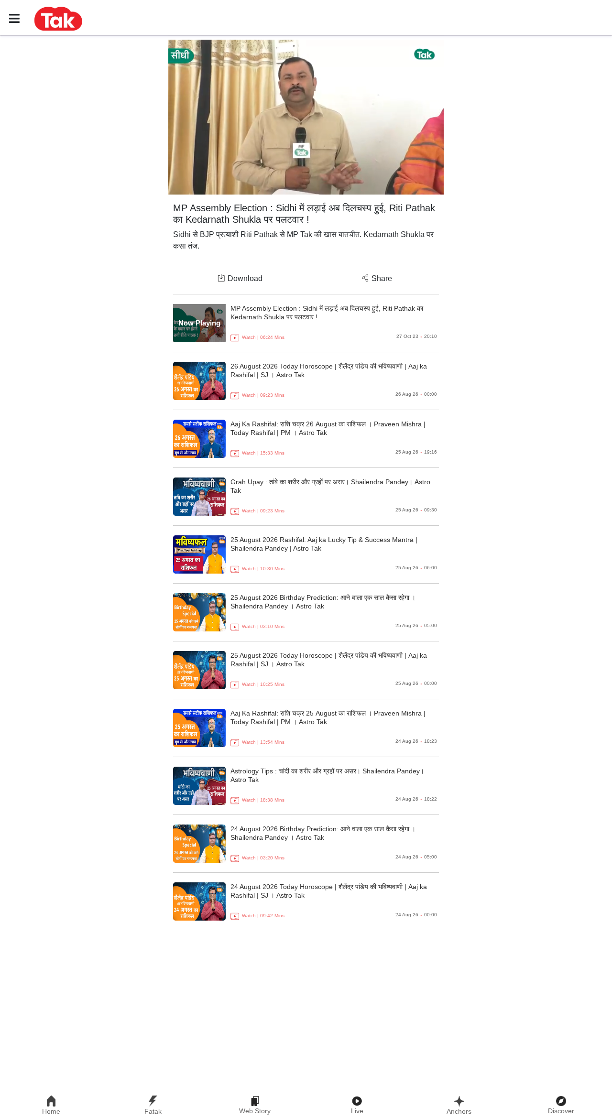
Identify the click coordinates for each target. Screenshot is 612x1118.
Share (382, 278)
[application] (306, 117)
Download (245, 278)
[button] (58, 18)
